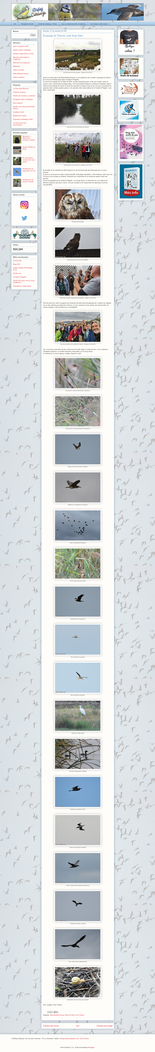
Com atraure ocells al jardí (98, 24)
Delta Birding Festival (57, 1015)
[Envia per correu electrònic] (48, 1012)
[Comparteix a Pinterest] (57, 1012)
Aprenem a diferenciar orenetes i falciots (28, 138)
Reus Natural (17, 103)
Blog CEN (16, 264)
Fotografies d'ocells (27, 24)
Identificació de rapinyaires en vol (28, 170)
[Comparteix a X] (53, 1012)
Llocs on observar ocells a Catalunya (73, 24)
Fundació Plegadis (19, 277)
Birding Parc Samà (19, 116)
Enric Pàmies (80, 1015)
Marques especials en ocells (23, 53)
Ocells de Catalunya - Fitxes (47, 24)
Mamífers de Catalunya (21, 63)
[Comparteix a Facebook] (55, 1012)
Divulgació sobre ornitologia (23, 99)
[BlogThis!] (50, 1012)
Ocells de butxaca (19, 92)
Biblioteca (16, 66)
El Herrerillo (17, 260)
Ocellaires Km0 (18, 112)
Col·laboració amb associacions (19, 124)
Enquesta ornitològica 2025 (23, 119)
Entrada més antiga (104, 1026)
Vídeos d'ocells (18, 70)
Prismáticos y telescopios (22, 286)
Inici (15, 24)
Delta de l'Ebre (70, 1015)
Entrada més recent (51, 1026)
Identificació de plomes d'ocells (27, 181)
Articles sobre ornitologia (22, 50)
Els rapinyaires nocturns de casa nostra (28, 160)
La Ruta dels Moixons (21, 88)
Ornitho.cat (17, 273)
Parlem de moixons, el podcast (24, 96)
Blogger (91, 1047)
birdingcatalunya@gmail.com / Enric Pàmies (74, 1038)
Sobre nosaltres (18, 77)
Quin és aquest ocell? (21, 46)
